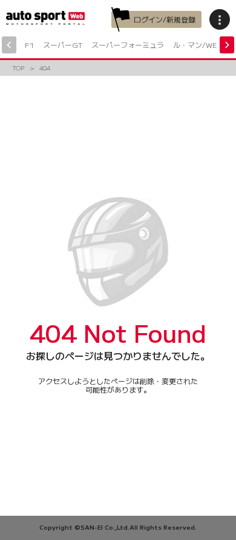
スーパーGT (62, 44)
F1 (29, 44)
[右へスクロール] (227, 44)
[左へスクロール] (9, 44)
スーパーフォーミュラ (127, 44)
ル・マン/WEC (197, 44)
